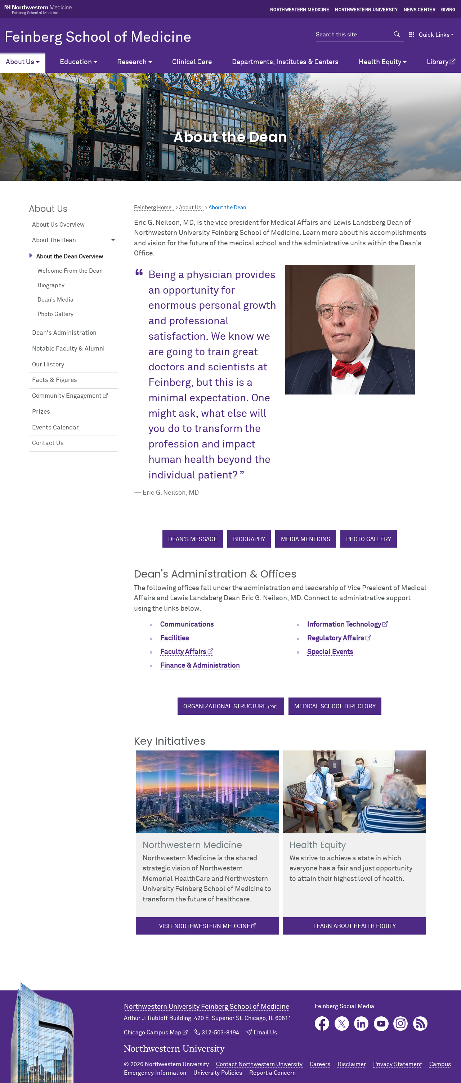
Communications (187, 624)
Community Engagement (67, 396)
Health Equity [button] (380, 62)
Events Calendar (55, 428)
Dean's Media (55, 300)
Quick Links (434, 35)
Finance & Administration (200, 665)
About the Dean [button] (54, 240)
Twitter (342, 1023)
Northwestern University (366, 10)
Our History (48, 365)
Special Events (330, 652)
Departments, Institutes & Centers (285, 62)
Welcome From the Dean (70, 271)
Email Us (265, 1032)
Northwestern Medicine (300, 10)
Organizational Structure (225, 706)
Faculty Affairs (183, 652)
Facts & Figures (54, 380)
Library (437, 62)
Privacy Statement (397, 1064)
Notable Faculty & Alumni (68, 349)
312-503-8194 (220, 1032)
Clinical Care (192, 62)
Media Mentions (305, 539)
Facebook (322, 1023)
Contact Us (48, 443)
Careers (320, 1064)
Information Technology (344, 624)
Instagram (400, 1023)
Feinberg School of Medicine (97, 38)
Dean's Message (192, 539)
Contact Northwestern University (259, 1064)
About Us (190, 207)
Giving (448, 10)
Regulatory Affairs (335, 638)
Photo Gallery (55, 314)
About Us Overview (58, 225)
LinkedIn (361, 1023)
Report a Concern (272, 1073)
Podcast (420, 1023)
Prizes (41, 412)
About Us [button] (20, 62)
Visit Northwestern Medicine (204, 926)
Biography (50, 285)
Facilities (174, 638)
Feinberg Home (152, 207)
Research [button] (132, 62)
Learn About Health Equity (354, 926)
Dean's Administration (64, 333)
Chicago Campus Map (153, 1032)
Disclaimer (351, 1064)
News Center (420, 10)
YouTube (381, 1023)
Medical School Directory (335, 706)
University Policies (217, 1073)
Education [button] (76, 62)
